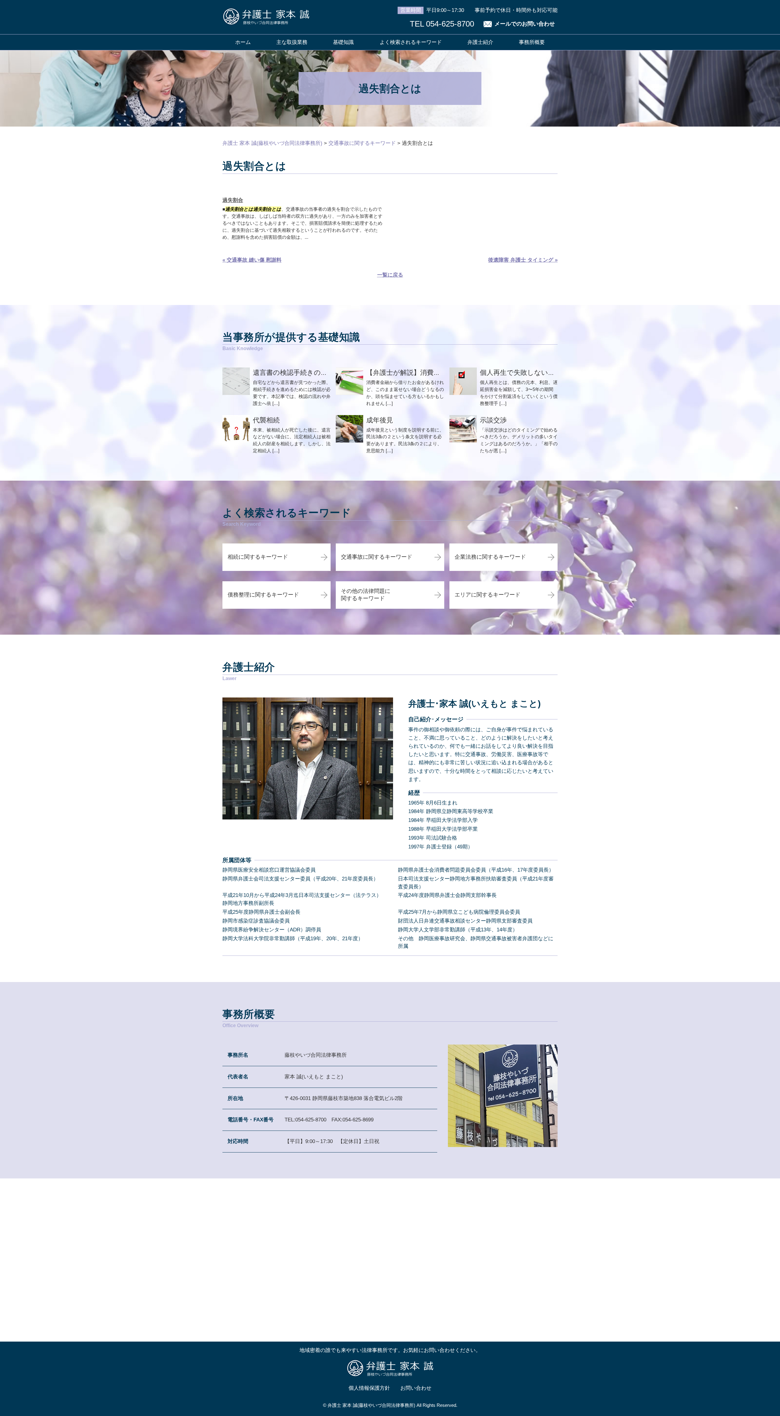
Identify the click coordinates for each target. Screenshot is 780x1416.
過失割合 (232, 200)
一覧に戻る (390, 275)
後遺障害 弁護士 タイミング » (523, 260)
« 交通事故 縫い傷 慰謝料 (252, 260)
